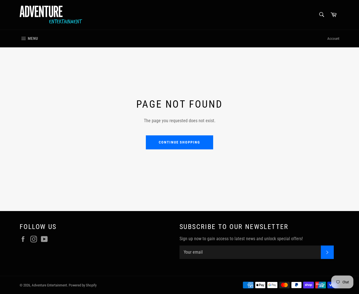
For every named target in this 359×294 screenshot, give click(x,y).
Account (333, 38)
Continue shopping (179, 142)
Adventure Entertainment (49, 285)
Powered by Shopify (82, 285)
